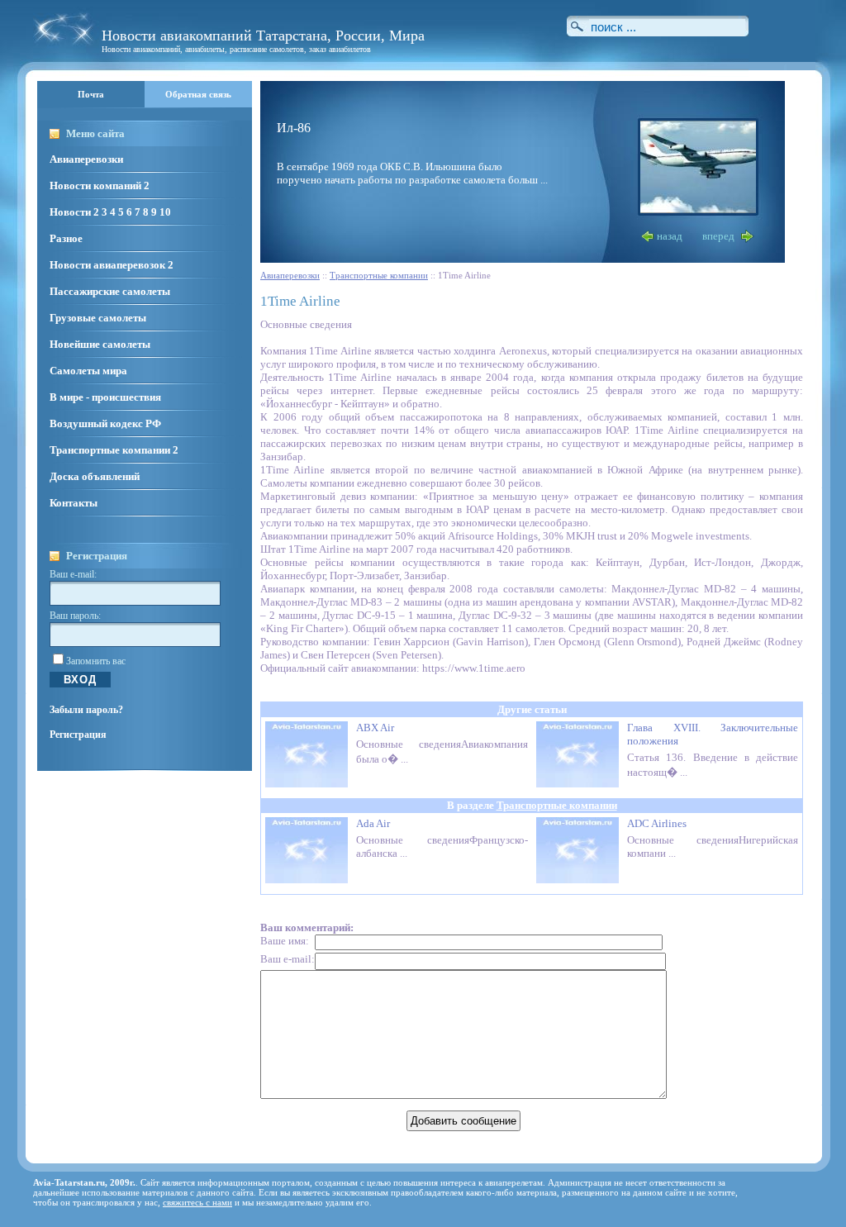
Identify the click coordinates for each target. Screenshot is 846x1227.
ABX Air (375, 727)
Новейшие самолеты (100, 344)
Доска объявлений (95, 476)
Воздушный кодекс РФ (105, 423)
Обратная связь (198, 94)
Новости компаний (95, 185)
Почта (91, 94)
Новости (70, 212)
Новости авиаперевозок (107, 265)
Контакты (73, 503)
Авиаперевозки (86, 159)
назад (669, 236)
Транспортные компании (110, 450)
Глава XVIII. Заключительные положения (712, 734)
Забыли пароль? (86, 710)
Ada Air (373, 823)
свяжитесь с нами (197, 1202)
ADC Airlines (657, 823)
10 (165, 212)
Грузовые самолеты (98, 318)
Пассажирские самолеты (110, 291)
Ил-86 (294, 127)
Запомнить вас (96, 661)
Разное (66, 238)
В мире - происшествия (105, 397)
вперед (718, 236)
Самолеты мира (88, 370)
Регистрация (78, 734)
